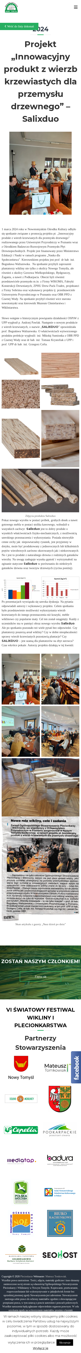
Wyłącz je (40, 1348)
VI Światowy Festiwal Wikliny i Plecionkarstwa (40, 1017)
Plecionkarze (26, 1276)
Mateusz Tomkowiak (55, 1276)
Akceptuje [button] (65, 1342)
